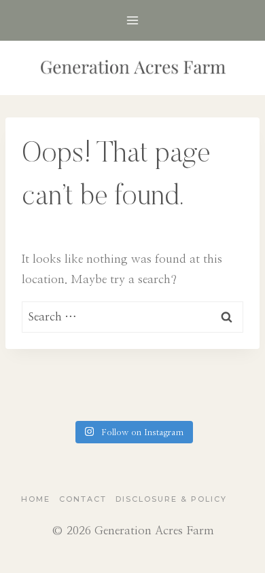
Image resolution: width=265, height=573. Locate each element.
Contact (83, 499)
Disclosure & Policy (171, 499)
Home (35, 499)
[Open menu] (132, 20)
